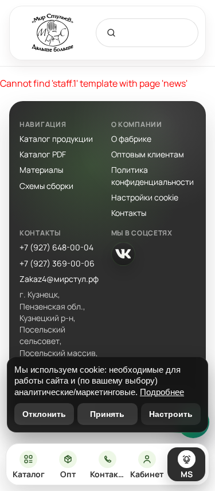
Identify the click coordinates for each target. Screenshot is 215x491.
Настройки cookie (144, 197)
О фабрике (131, 138)
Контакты (128, 212)
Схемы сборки (46, 185)
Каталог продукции (56, 138)
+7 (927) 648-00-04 (56, 247)
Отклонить (44, 414)
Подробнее (162, 392)
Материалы (41, 169)
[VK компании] (123, 254)
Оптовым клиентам (147, 154)
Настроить (171, 414)
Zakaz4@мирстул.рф (59, 278)
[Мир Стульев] (53, 33)
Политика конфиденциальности (152, 175)
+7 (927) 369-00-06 (57, 263)
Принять (107, 414)
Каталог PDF (42, 154)
